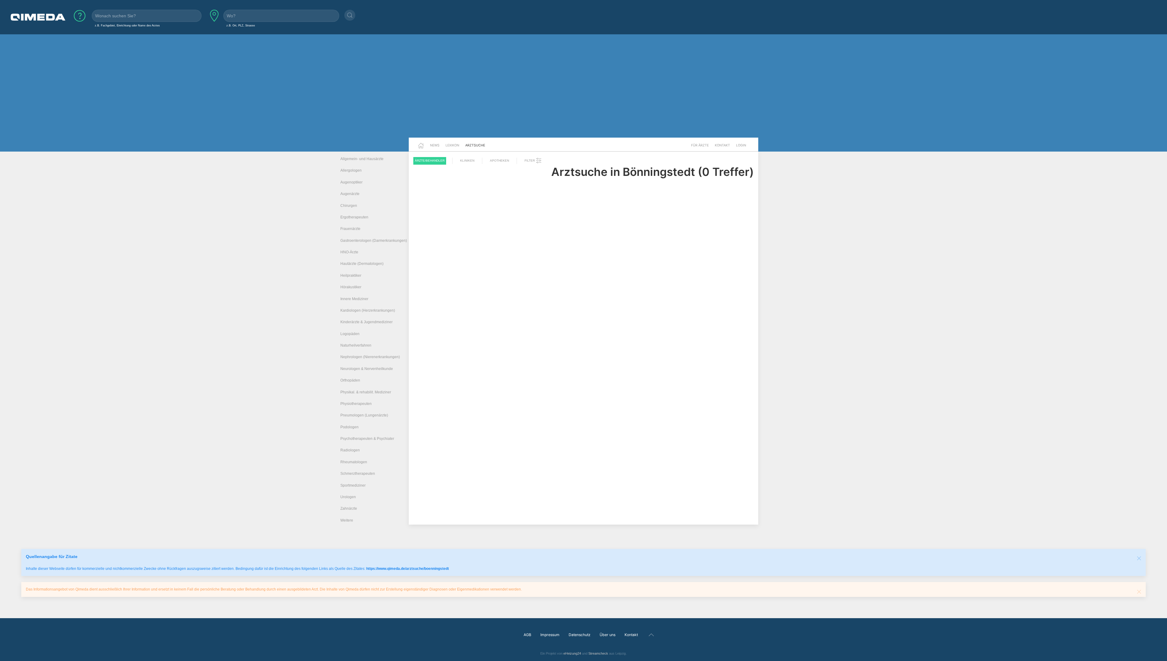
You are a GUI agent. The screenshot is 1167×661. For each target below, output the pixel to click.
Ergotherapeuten (354, 217)
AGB (527, 634)
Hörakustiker (350, 287)
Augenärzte (350, 194)
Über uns (607, 634)
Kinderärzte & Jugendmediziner (366, 322)
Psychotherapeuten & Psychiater (367, 439)
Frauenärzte (350, 229)
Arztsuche (475, 145)
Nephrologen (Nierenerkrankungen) (370, 357)
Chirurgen (348, 206)
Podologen (349, 427)
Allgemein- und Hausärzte (362, 159)
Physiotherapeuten (356, 404)
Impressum (549, 634)
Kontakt (722, 145)
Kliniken (467, 160)
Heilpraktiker (350, 275)
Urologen (348, 497)
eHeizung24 (572, 653)
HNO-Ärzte (349, 252)
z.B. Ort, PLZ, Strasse (240, 25)
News (434, 145)
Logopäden (350, 334)
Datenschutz (579, 634)
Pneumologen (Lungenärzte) (364, 415)
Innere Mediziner (354, 299)
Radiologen (350, 450)
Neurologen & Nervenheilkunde (366, 369)
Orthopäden (350, 380)
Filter (530, 160)
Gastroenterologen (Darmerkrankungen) (373, 240)
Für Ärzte (700, 145)
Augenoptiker (351, 182)
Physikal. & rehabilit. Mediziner (365, 392)
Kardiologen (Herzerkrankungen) (367, 310)
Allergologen (351, 170)
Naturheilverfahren (355, 345)
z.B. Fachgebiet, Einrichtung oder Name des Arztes (127, 25)
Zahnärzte (348, 508)
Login (741, 145)
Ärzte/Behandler (430, 160)
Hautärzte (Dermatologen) (362, 264)
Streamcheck (598, 653)
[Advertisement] (583, 90)
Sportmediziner (353, 485)
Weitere (346, 520)
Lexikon (452, 145)
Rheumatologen (353, 462)
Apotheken (499, 160)
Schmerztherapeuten (357, 473)
